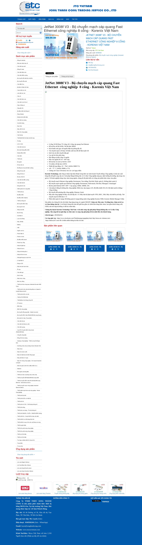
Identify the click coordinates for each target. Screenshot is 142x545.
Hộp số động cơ (21, 105)
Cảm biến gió (20, 272)
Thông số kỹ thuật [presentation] (67, 76)
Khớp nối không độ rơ (22, 251)
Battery (19, 224)
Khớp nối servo (20, 248)
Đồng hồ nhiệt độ (21, 60)
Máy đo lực (20, 348)
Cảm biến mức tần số (22, 102)
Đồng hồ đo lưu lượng (22, 338)
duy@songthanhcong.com (96, 65)
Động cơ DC (20, 263)
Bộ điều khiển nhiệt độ (22, 197)
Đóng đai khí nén (21, 185)
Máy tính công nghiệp (22, 132)
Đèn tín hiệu (20, 275)
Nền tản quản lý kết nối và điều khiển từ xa (27, 365)
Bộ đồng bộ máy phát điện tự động (25, 168)
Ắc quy (19, 269)
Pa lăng (19, 141)
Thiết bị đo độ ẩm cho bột (23, 294)
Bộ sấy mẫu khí (21, 176)
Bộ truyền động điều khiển (23, 150)
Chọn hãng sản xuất (23, 53)
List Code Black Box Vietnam (24, 465)
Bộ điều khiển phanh (22, 239)
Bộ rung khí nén (21, 206)
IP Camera (19, 303)
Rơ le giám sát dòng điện (23, 371)
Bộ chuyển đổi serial (22, 81)
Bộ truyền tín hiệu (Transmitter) (24, 318)
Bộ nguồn (19, 162)
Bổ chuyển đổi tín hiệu (22, 203)
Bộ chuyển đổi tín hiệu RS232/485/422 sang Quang (29, 315)
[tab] (52, 76)
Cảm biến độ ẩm (21, 182)
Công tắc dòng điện (21, 335)
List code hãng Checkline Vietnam (25, 471)
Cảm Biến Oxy (20, 84)
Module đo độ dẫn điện (22, 117)
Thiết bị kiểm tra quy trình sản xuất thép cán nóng (28, 422)
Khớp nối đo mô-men (22, 254)
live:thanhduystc (93, 70)
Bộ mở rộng (20, 212)
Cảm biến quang (21, 327)
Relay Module (20, 114)
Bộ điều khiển (20, 194)
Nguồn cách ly (20, 230)
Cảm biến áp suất (21, 66)
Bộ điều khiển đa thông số (23, 111)
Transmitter (20, 443)
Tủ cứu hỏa (20, 446)
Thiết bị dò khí (20, 401)
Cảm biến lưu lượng (21, 120)
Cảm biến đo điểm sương (23, 179)
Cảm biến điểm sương (22, 75)
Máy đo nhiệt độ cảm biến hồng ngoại (26, 354)
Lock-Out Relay (21, 218)
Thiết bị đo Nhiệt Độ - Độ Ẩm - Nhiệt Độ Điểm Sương (29, 413)
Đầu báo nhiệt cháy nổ (22, 63)
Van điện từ (20, 215)
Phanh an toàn (20, 236)
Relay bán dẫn (20, 209)
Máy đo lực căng (21, 278)
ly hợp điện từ (20, 260)
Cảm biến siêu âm (21, 147)
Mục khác (19, 126)
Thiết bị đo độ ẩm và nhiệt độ (24, 398)
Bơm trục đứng (20, 281)
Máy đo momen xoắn (22, 351)
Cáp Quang (20, 135)
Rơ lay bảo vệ (20, 165)
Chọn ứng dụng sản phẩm (25, 454)
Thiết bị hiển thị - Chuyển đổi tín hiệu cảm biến (28, 416)
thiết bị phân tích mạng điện (23, 188)
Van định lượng (20, 123)
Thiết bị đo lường (21, 407)
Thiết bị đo (19, 159)
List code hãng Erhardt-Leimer (24, 468)
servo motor (20, 144)
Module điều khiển (21, 153)
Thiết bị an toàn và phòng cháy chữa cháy (27, 374)
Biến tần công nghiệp (22, 309)
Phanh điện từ (20, 233)
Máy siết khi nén (21, 129)
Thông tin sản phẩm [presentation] (51, 76)
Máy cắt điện (20, 221)
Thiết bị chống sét (21, 200)
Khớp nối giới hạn (21, 245)
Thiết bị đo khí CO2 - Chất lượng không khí (27, 404)
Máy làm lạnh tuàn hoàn (22, 266)
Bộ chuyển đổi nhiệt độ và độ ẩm (25, 78)
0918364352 (92, 67)
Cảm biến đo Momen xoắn (23, 324)
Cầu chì (19, 96)
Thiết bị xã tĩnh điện (21, 434)
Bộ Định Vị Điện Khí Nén (23, 87)
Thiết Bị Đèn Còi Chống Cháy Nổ (25, 300)
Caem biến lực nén (21, 90)
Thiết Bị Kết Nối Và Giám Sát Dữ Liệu (26, 138)
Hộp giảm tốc (20, 108)
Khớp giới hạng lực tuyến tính (24, 257)
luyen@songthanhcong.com (25, 42)
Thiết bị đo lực (20, 191)
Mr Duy (90, 62)
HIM (18, 227)
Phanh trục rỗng (21, 242)
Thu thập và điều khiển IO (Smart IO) (26, 440)
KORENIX (99, 53)
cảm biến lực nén (21, 93)
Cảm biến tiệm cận (21, 99)
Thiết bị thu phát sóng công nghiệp (25, 428)
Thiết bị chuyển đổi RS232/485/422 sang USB (28, 377)
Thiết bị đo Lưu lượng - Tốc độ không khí (26, 410)
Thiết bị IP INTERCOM (22, 297)
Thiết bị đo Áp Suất (21, 395)
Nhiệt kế (19, 368)
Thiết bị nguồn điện (21, 425)
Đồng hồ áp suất (21, 171)
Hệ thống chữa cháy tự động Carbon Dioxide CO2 (29, 346)
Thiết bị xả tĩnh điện (21, 437)
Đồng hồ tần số (20, 174)
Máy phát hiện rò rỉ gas (22, 357)
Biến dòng (19, 306)
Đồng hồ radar (20, 69)
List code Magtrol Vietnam (23, 462)
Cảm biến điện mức (21, 72)
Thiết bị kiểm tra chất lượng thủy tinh (25, 419)
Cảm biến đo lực (21, 321)
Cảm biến (19, 156)
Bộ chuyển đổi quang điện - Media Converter (27, 312)
